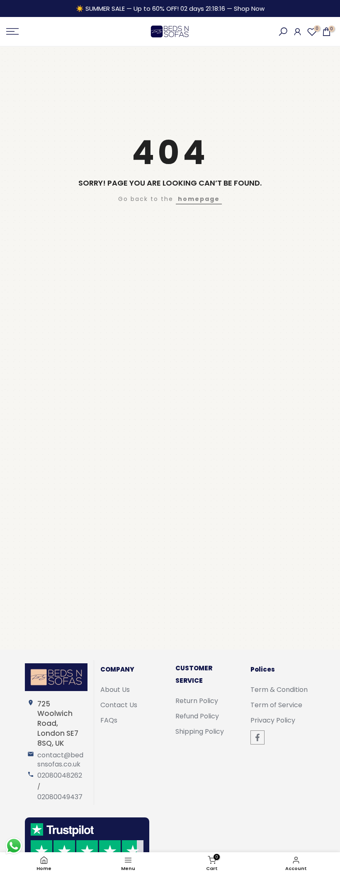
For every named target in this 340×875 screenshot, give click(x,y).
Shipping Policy (199, 731)
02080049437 (60, 797)
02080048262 (59, 775)
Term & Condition (279, 689)
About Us (115, 689)
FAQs (108, 720)
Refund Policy (197, 716)
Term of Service (276, 705)
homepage (199, 199)
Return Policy (196, 701)
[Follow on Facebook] (257, 737)
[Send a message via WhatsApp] (14, 846)
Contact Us (118, 705)
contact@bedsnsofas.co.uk (60, 760)
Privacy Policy (272, 720)
